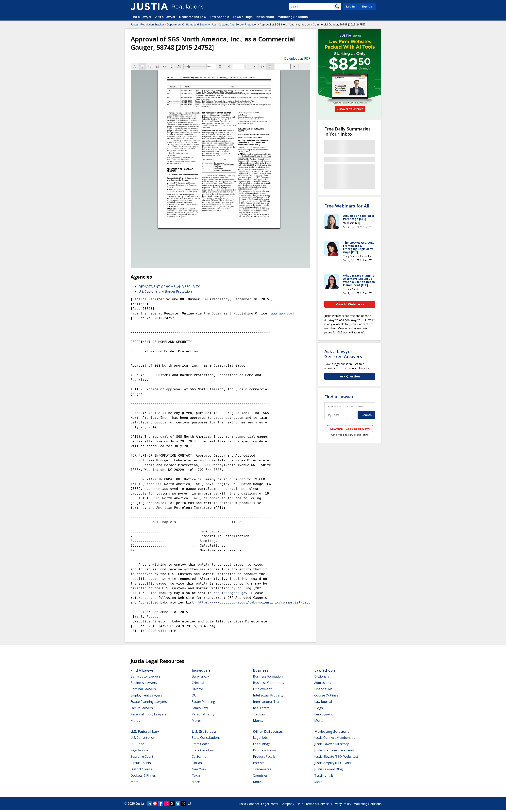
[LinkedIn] (149, 803)
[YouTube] (155, 803)
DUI (194, 695)
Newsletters (265, 17)
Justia (134, 24)
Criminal (198, 682)
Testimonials (323, 775)
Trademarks (262, 769)
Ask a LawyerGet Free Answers (343, 353)
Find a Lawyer (140, 17)
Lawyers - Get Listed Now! (350, 429)
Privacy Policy (341, 804)
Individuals (201, 670)
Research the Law (192, 17)
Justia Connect (248, 804)
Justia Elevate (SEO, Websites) (336, 756)
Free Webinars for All (346, 205)
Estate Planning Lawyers (148, 701)
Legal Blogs (261, 744)
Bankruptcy (200, 676)
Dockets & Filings (143, 775)
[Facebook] (160, 803)
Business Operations (268, 682)
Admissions (322, 682)
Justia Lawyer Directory (331, 744)
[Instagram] (166, 803)
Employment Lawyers (146, 695)
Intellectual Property (268, 695)
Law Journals (323, 701)
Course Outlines (326, 695)
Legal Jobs (260, 737)
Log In (350, 6)
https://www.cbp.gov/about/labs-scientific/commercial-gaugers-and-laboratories (274, 602)
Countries (260, 775)
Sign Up (367, 6)
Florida (197, 763)
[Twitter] (183, 803)
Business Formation (268, 676)
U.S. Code (137, 744)
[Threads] (172, 803)
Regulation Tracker (152, 24)
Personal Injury (203, 714)
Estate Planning (203, 701)
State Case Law (203, 750)
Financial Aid (323, 689)
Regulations (139, 750)
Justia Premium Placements (334, 750)
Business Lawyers (143, 682)
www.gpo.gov (282, 313)
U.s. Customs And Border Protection (234, 24)
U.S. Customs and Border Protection (165, 291)
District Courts (141, 769)
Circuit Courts (140, 763)
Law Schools (219, 17)
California (199, 756)
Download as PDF (297, 58)
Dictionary (321, 676)
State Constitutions (206, 737)
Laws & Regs (243, 17)
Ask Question (350, 376)
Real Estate (261, 708)
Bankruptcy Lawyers (145, 676)
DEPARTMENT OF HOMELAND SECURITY (169, 286)
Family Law (200, 708)
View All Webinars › (350, 304)
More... (135, 720)
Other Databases (268, 731)
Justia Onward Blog (328, 769)
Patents (258, 763)
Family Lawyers (141, 708)
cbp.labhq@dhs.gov (230, 593)
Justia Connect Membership (334, 737)
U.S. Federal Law (144, 731)
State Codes (200, 744)
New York (199, 769)
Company (287, 804)
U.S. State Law (204, 731)
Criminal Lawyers (143, 689)
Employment (262, 689)
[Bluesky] (178, 803)
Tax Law (259, 714)
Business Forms (265, 750)
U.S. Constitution (142, 737)
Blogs (318, 708)
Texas (196, 775)
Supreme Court (141, 756)
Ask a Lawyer (165, 17)
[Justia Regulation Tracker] (149, 6)
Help (299, 804)
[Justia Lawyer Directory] (189, 803)
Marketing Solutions (293, 17)
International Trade (267, 701)
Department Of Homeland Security (188, 24)
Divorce (197, 689)
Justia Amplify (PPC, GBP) (332, 763)
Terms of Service (317, 804)
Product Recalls (264, 756)
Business (260, 670)
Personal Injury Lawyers (148, 714)
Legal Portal (269, 804)
